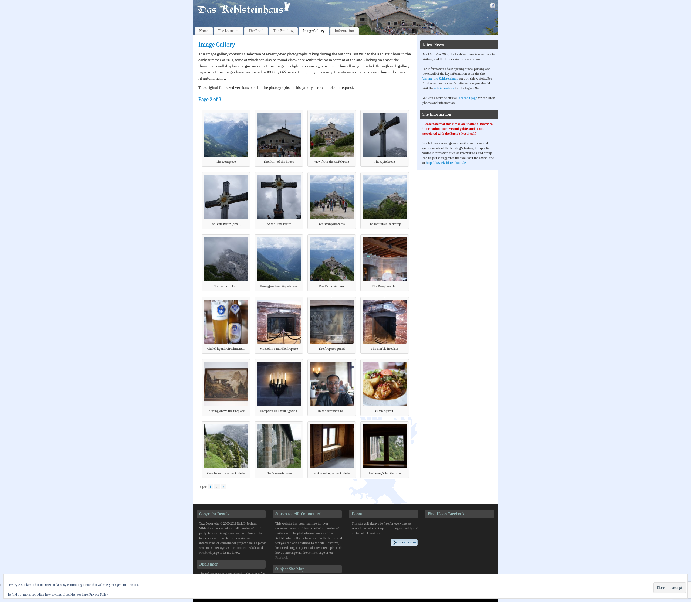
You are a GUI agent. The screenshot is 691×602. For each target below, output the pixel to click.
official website (444, 88)
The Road (256, 31)
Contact (241, 548)
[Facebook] (492, 6)
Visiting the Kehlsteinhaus (440, 78)
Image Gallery (314, 31)
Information (344, 31)
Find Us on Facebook (446, 514)
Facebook (205, 553)
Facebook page (467, 98)
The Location (228, 31)
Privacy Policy (98, 594)
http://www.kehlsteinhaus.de (446, 163)
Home (203, 31)
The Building (283, 31)
